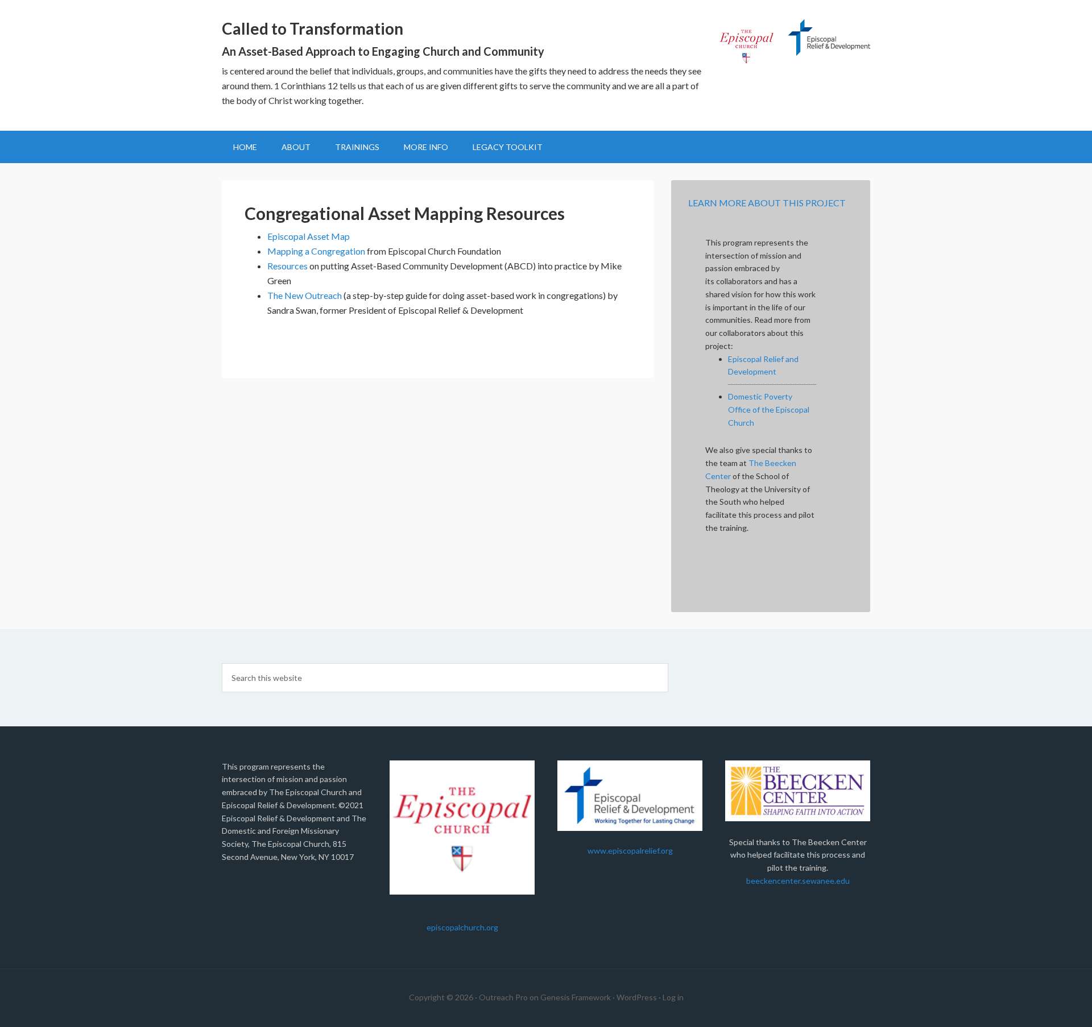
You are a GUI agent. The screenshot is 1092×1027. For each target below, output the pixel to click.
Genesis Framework (575, 997)
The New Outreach (304, 295)
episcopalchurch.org (462, 927)
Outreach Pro (503, 997)
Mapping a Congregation (316, 251)
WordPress (637, 997)
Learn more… (390, 100)
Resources (287, 265)
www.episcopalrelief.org (630, 850)
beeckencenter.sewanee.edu (798, 880)
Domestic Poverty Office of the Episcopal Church (768, 409)
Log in (673, 997)
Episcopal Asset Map (308, 236)
